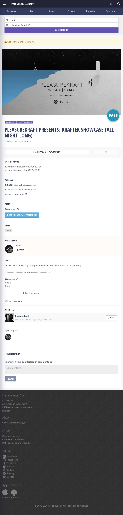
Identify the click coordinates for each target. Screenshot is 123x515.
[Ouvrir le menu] (4, 4)
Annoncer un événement (14, 403)
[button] (30, 141)
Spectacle (111, 11)
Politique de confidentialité (16, 442)
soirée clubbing (25, 122)
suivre (112, 317)
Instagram (12, 459)
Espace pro (8, 400)
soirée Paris (10, 122)
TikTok (10, 469)
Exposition (91, 11)
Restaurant (12, 11)
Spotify (10, 473)
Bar (31, 11)
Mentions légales (11, 435)
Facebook (11, 463)
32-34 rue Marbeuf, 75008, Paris (20, 189)
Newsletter (12, 456)
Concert (71, 11)
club (16, 185)
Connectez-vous (13, 361)
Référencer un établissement (17, 407)
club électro (24, 185)
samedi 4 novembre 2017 (20, 170)
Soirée (52, 11)
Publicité (7, 410)
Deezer (10, 476)
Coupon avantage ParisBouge (22, 215)
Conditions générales (13, 439)
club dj (33, 185)
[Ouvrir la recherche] (119, 4)
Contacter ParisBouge (13, 422)
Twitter (10, 466)
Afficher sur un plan (15, 194)
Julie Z (26, 141)
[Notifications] (111, 4)
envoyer (10, 378)
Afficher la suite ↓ (13, 301)
